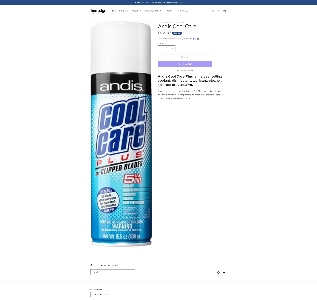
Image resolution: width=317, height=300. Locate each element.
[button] (137, 10)
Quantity (161, 43)
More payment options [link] (185, 70)
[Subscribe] (132, 272)
